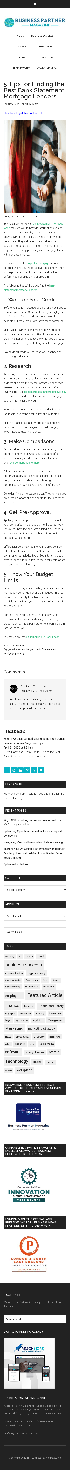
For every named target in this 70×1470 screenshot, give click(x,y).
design (55, 980)
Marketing (14, 1028)
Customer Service (13, 980)
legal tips (38, 1020)
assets (21, 649)
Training (50, 1062)
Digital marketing (12, 987)
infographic (10, 1014)
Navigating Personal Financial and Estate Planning (33, 842)
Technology (16, 1061)
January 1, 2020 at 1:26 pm (36, 691)
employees (13, 996)
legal (8, 1020)
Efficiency (48, 986)
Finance (20, 645)
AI (20, 956)
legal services (22, 1021)
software (13, 1052)
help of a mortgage (38, 263)
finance (46, 649)
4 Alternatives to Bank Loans (42, 637)
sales (7, 1044)
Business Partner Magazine (35, 22)
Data (45, 980)
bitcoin (29, 956)
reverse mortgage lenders (24, 462)
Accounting (9, 957)
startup (54, 1052)
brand (41, 956)
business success (23, 965)
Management (55, 1020)
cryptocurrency (36, 973)
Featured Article (45, 995)
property (19, 653)
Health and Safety (51, 1006)
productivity (22, 1036)
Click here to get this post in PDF (23, 113)
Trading (37, 1061)
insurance (25, 1013)
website (8, 1071)
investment (55, 1013)
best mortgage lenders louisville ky (45, 391)
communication (14, 973)
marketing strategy (41, 1028)
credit (38, 649)
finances (28, 1006)
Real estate (54, 1037)
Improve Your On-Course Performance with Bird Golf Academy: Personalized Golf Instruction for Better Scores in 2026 (34, 853)
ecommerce (31, 986)
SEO (32, 1043)
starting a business (34, 1052)
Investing (40, 1013)
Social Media (47, 1044)
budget (30, 649)
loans (54, 649)
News (8, 1036)
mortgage (9, 653)
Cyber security (32, 980)
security (20, 1043)
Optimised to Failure (16, 864)
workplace (24, 1070)
